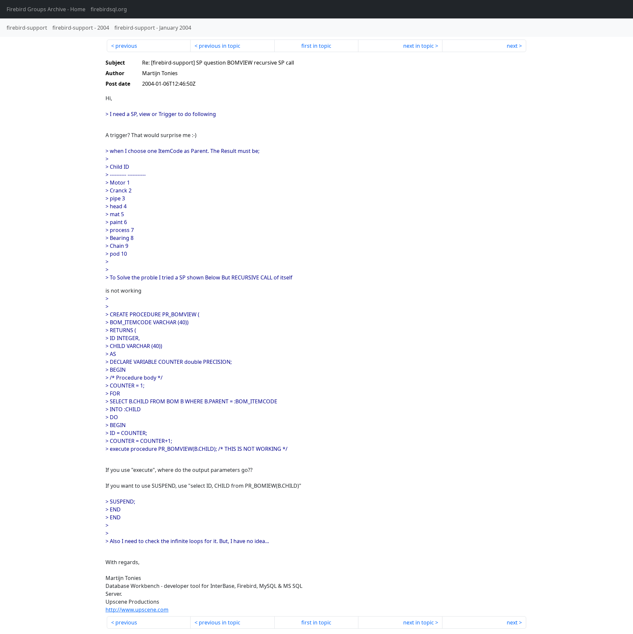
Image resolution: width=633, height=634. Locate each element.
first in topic (316, 45)
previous (126, 45)
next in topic (418, 45)
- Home (46, 9)
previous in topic (219, 45)
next (512, 45)
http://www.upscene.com (137, 609)
